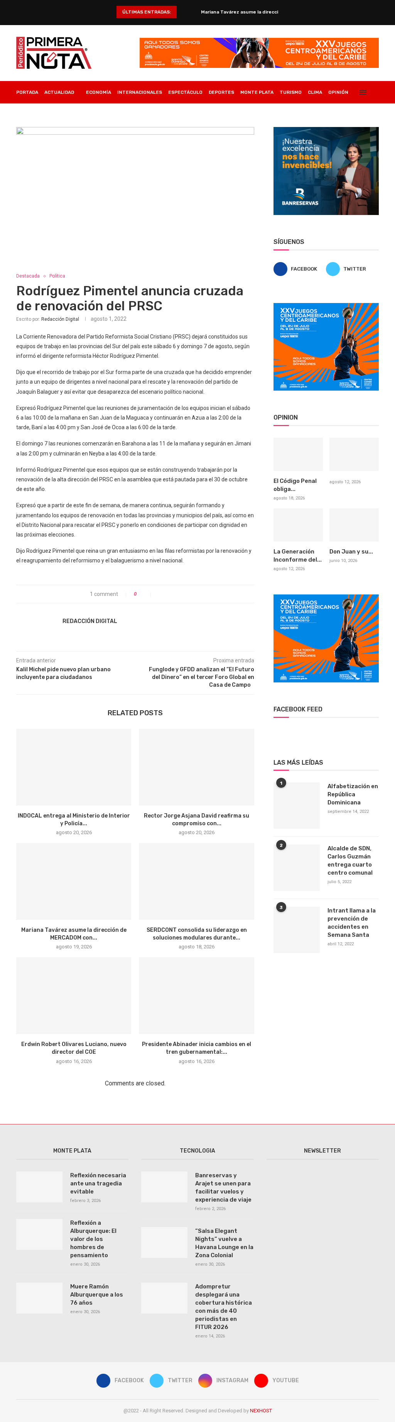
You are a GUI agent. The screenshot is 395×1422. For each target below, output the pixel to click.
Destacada (28, 276)
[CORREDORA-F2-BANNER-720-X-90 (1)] (259, 41)
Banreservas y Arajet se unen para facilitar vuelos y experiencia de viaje (223, 1187)
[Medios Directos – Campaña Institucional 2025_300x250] (326, 130)
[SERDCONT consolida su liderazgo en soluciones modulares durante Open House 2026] (196, 881)
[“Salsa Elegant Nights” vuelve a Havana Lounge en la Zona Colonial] (164, 1242)
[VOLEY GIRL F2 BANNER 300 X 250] (326, 306)
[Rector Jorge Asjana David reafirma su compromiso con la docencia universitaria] (196, 767)
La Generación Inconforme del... (297, 555)
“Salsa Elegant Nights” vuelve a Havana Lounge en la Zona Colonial (224, 1243)
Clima (315, 92)
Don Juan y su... (351, 551)
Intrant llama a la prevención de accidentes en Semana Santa (351, 922)
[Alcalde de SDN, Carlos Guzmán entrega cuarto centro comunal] (296, 868)
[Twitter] (355, 114)
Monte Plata (256, 92)
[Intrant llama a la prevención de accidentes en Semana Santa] (296, 930)
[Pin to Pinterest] (176, 594)
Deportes (221, 92)
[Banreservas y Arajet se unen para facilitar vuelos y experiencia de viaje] (164, 1186)
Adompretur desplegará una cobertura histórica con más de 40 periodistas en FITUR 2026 (223, 1307)
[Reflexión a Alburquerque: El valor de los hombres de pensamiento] (39, 1234)
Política (57, 276)
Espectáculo (185, 92)
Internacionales (139, 92)
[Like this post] (145, 594)
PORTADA (27, 92)
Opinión (338, 92)
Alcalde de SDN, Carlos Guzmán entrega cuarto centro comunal (350, 860)
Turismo (291, 92)
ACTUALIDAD (59, 92)
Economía (98, 92)
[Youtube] (372, 114)
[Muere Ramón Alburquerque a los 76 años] (39, 1298)
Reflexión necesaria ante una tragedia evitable (98, 1183)
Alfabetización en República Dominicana (352, 794)
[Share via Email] (184, 594)
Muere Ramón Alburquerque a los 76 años (96, 1294)
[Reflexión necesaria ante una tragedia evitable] (39, 1186)
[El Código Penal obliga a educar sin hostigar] (298, 454)
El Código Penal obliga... (295, 485)
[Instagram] (363, 114)
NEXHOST (261, 1411)
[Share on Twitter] (168, 594)
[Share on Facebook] (160, 594)
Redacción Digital (60, 319)
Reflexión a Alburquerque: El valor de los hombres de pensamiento (93, 1239)
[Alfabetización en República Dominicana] (296, 805)
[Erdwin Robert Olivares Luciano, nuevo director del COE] (73, 995)
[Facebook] (347, 114)
